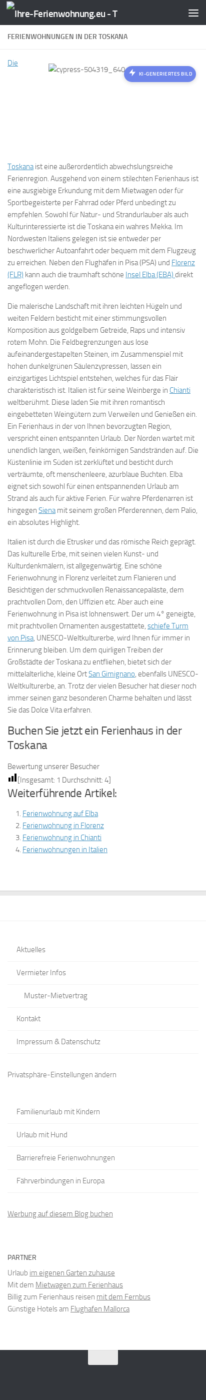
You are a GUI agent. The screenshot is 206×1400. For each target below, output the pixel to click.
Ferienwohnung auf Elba (60, 813)
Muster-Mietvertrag (56, 995)
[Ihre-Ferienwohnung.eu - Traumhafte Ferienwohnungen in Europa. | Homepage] (80, 13)
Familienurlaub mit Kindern (58, 1111)
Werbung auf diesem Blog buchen (60, 1213)
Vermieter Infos (41, 972)
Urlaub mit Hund (42, 1134)
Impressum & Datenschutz (58, 1041)
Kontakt (28, 1018)
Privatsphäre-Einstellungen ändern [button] (62, 1074)
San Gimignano (111, 673)
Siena (47, 510)
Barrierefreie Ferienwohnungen (65, 1157)
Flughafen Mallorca (100, 1308)
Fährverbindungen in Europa (60, 1180)
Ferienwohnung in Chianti (62, 837)
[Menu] (193, 12)
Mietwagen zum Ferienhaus (79, 1284)
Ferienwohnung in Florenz (63, 825)
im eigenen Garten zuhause (72, 1272)
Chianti (180, 390)
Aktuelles (31, 949)
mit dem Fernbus (123, 1296)
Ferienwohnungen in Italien (65, 849)
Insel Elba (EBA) (150, 274)
